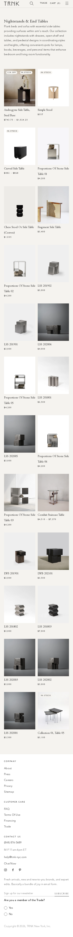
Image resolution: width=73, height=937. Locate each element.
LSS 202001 (11, 733)
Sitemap (9, 792)
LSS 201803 (45, 626)
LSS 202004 (45, 344)
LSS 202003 (11, 680)
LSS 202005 (11, 456)
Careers (8, 780)
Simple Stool (45, 110)
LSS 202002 (45, 680)
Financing (10, 821)
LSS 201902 (45, 286)
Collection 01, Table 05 (51, 733)
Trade (43, 3)
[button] (31, 3)
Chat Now (10, 863)
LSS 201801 (45, 397)
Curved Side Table (14, 168)
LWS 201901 (11, 573)
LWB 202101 (45, 573)
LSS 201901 (11, 344)
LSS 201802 (11, 626)
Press (7, 774)
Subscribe (62, 894)
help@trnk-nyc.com (15, 857)
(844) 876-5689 (13, 842)
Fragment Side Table (49, 227)
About (8, 768)
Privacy (8, 786)
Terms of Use (12, 815)
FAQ (7, 809)
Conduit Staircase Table (51, 515)
